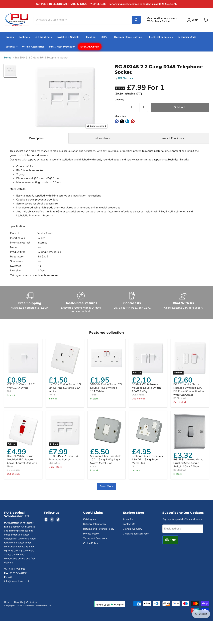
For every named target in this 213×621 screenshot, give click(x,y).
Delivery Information (94, 524)
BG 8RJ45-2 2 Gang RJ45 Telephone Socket (64, 457)
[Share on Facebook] (117, 121)
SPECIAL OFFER (89, 46)
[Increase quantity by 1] (143, 107)
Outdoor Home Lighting (128, 37)
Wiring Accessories (33, 46)
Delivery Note (102, 138)
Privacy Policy (91, 533)
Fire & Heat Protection (62, 46)
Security (10, 46)
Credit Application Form (136, 533)
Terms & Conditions (172, 138)
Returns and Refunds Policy (98, 528)
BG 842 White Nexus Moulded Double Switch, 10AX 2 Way (146, 387)
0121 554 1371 (18, 569)
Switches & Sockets (68, 37)
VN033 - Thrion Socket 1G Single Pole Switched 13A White (65, 387)
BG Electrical (126, 78)
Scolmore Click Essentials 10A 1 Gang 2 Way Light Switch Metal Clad (105, 459)
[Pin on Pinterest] (133, 121)
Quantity (119, 99)
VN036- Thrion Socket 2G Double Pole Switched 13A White (106, 387)
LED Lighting (42, 37)
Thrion (10, 391)
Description (36, 138)
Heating (91, 37)
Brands (9, 37)
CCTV (104, 37)
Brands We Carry (132, 528)
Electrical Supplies (160, 37)
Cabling (23, 37)
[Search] (136, 20)
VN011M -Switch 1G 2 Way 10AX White (21, 386)
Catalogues (89, 519)
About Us (128, 519)
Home (7, 57)
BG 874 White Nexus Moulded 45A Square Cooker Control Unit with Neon (22, 461)
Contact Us (129, 524)
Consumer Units (187, 37)
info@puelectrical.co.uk (16, 581)
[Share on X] (122, 121)
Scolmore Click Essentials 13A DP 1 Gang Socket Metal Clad (147, 459)
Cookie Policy (90, 543)
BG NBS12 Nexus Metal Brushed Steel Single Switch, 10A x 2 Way (188, 463)
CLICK (93, 466)
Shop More (106, 486)
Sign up (170, 540)
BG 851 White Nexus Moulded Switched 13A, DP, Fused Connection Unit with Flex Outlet (189, 389)
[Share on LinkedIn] (127, 121)
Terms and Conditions (95, 538)
